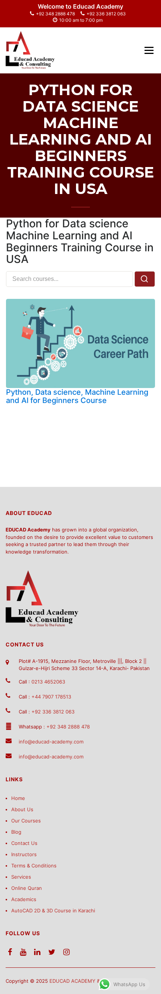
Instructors (24, 854)
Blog (16, 832)
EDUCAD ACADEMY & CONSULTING (91, 981)
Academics (23, 899)
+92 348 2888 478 (55, 13)
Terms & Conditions (34, 866)
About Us (22, 809)
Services (21, 877)
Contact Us (24, 843)
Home (18, 798)
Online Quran (26, 888)
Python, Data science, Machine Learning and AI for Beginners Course (77, 396)
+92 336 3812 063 (106, 13)
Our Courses (26, 821)
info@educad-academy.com (51, 742)
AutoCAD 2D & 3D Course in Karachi (53, 910)
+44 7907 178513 (51, 697)
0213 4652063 (48, 682)
